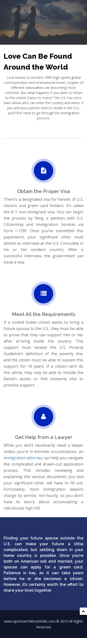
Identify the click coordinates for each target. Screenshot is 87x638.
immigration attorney (23, 457)
